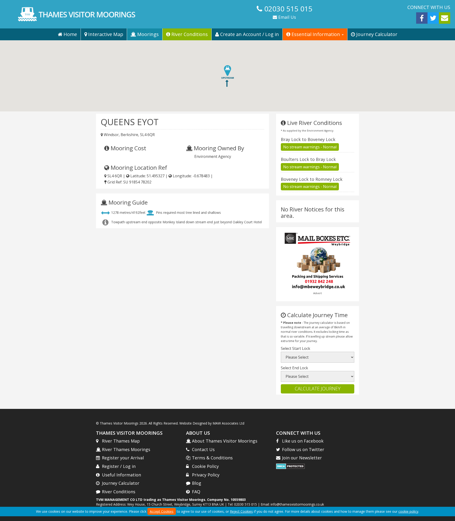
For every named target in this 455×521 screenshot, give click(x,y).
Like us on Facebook (302, 441)
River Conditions (189, 34)
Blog (196, 483)
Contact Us (203, 449)
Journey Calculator (376, 34)
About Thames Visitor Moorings (224, 441)
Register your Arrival (123, 458)
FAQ (196, 491)
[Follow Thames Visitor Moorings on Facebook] (422, 17)
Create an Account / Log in (249, 34)
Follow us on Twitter (303, 449)
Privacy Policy (205, 475)
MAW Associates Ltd (228, 423)
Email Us (286, 17)
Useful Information (121, 475)
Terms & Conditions (212, 458)
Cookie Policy (205, 466)
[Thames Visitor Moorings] (114, 14)
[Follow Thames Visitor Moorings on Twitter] (433, 17)
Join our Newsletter (302, 458)
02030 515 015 (288, 9)
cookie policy (408, 511)
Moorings (147, 34)
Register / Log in (119, 466)
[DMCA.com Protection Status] (290, 466)
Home (69, 34)
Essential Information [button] (315, 34)
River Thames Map (121, 441)
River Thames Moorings (126, 449)
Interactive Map (105, 34)
